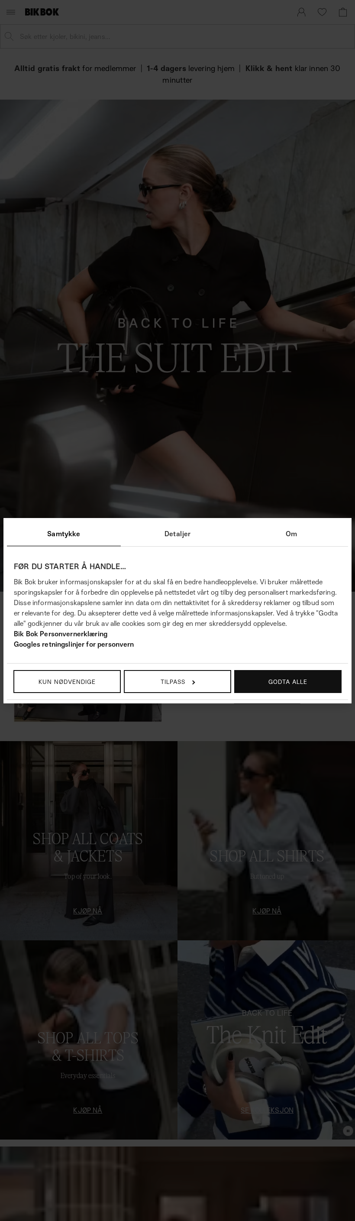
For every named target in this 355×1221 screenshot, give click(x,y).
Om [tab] (291, 533)
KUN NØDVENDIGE (67, 681)
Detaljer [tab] (177, 533)
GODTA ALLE (287, 681)
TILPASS (173, 681)
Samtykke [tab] (63, 533)
